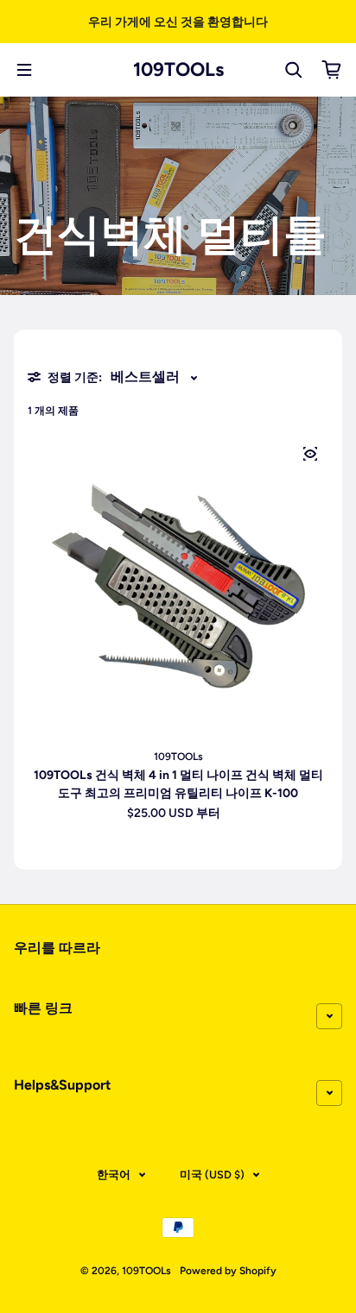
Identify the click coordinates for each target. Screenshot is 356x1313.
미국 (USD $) (212, 1174)
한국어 (113, 1174)
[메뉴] (24, 70)
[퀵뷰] (310, 454)
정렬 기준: (75, 377)
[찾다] (293, 70)
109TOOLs (178, 70)
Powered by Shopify (228, 1271)
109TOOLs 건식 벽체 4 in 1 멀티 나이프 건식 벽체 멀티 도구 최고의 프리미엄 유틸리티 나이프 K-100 (178, 784)
